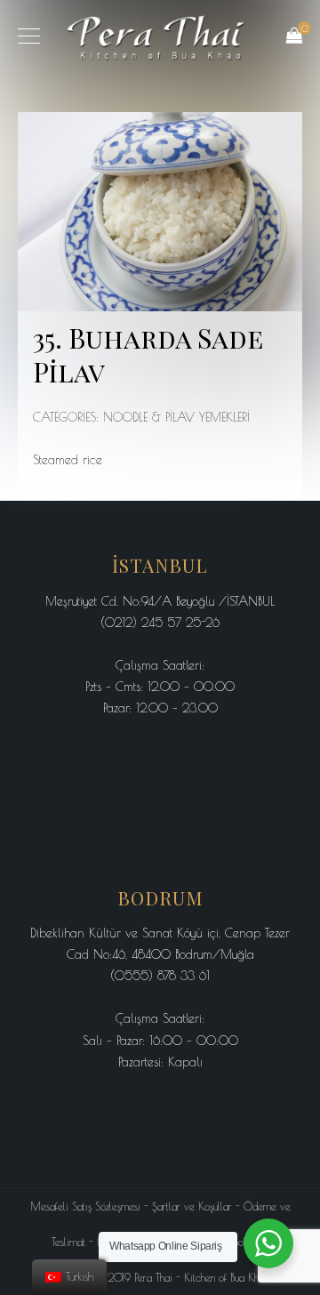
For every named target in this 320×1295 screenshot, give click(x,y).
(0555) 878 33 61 (160, 976)
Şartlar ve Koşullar (192, 1206)
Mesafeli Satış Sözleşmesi (85, 1206)
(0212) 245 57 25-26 (160, 622)
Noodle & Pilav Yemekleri (176, 417)
